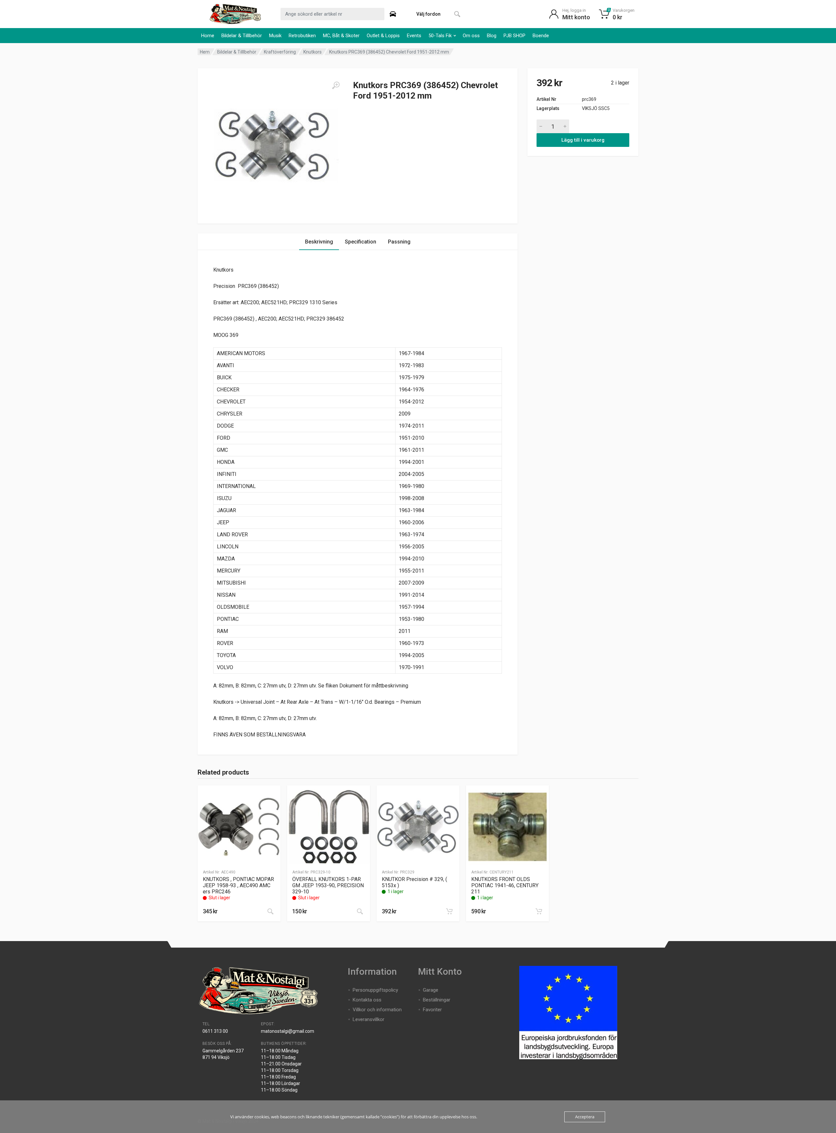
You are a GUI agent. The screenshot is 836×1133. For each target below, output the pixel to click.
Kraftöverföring (280, 52)
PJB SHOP (514, 36)
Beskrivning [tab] (319, 242)
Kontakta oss (367, 1000)
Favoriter (432, 1010)
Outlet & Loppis (383, 36)
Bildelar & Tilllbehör (241, 36)
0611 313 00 (215, 1031)
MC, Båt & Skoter (341, 36)
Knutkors (312, 52)
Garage (430, 990)
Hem (205, 52)
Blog (491, 36)
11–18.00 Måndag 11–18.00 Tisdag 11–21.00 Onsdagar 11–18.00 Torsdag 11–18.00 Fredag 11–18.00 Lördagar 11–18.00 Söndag (281, 1070)
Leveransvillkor (368, 1019)
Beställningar (436, 1000)
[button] (449, 911)
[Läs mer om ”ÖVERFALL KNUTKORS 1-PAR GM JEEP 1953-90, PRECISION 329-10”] (360, 911)
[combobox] (332, 14)
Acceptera (584, 1117)
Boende (541, 36)
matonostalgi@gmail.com (287, 1031)
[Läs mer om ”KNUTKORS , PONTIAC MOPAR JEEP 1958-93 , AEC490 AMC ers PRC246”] (270, 911)
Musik (275, 36)
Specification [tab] (360, 242)
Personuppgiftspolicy (375, 990)
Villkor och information (377, 1010)
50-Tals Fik (440, 36)
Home (207, 36)
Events (414, 36)
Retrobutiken (302, 36)
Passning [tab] (399, 242)
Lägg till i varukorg (582, 140)
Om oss (471, 36)
